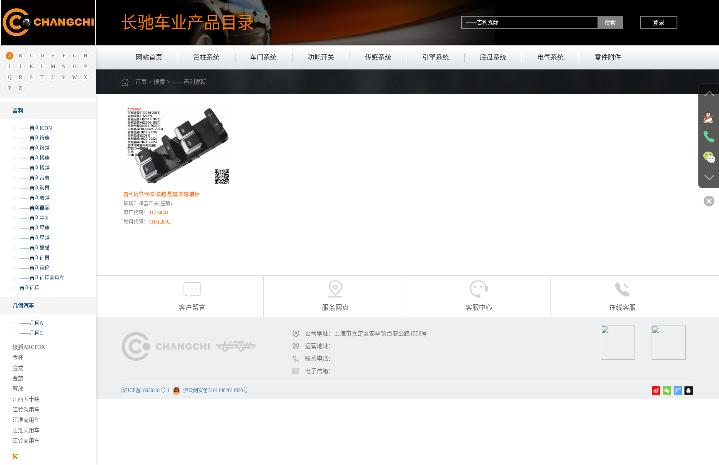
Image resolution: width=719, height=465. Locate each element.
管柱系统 (206, 57)
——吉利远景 (31, 258)
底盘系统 (493, 57)
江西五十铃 (26, 399)
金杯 (17, 357)
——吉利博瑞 (31, 158)
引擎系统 (435, 57)
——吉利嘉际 (31, 208)
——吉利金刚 (31, 218)
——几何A (27, 323)
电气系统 (550, 57)
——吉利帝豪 (31, 178)
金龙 (17, 368)
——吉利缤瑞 (31, 138)
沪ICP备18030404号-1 (146, 390)
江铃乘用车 (26, 409)
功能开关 (320, 57)
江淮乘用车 (26, 430)
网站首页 (149, 57)
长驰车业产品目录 (187, 22)
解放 (17, 388)
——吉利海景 (31, 188)
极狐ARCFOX (28, 347)
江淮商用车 (26, 420)
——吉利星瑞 (31, 228)
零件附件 (608, 57)
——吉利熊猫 (31, 248)
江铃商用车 (26, 441)
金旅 (17, 378)
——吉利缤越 (31, 148)
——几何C (27, 333)
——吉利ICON (32, 128)
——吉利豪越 (31, 198)
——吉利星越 (31, 238)
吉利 (17, 110)
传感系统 (378, 57)
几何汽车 (23, 305)
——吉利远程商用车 (38, 278)
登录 (658, 22)
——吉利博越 (31, 168)
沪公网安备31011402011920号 (215, 390)
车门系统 (263, 57)
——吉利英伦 (31, 268)
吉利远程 (26, 288)
